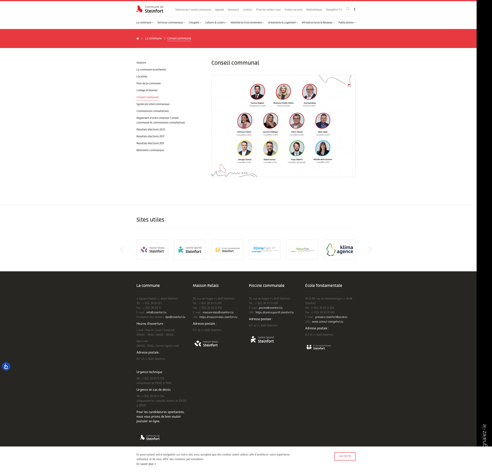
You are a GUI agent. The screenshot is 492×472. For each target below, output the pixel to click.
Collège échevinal (146, 90)
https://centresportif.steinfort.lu (275, 312)
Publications (346, 22)
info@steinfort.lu (156, 312)
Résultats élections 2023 (150, 129)
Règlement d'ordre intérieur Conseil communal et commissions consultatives (160, 120)
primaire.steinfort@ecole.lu (331, 317)
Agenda (219, 9)
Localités (141, 76)
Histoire (141, 62)
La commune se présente (151, 69)
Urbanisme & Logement (282, 22)
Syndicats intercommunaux (153, 104)
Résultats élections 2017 (150, 136)
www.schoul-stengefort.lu (327, 321)
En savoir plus (145, 464)
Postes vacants (293, 9)
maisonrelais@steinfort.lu (218, 312)
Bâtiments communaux (150, 150)
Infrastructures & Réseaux (317, 22)
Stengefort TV (334, 9)
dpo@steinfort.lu (175, 317)
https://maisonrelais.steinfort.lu (218, 317)
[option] (152, 250)
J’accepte (344, 456)
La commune (144, 22)
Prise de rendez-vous (268, 9)
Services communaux (170, 22)
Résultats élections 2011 (150, 143)
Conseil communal (147, 97)
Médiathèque (314, 9)
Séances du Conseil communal (193, 9)
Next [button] (370, 249)
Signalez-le (484, 438)
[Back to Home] (150, 9)
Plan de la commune (148, 83)
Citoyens (194, 22)
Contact (247, 9)
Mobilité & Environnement (247, 22)
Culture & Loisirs (215, 22)
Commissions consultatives (152, 111)
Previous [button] (122, 249)
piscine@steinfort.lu (271, 308)
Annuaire (233, 9)
